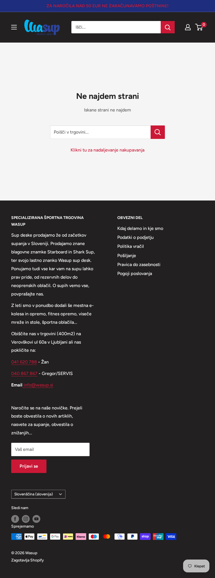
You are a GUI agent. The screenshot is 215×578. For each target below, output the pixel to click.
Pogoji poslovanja (134, 273)
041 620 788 (24, 362)
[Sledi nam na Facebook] (15, 519)
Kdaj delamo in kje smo (140, 228)
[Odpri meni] (14, 27)
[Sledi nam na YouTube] (36, 519)
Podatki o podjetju (135, 237)
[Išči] (168, 27)
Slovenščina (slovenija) (33, 494)
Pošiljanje (126, 255)
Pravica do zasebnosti (138, 264)
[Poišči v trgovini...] (158, 132)
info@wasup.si (37, 385)
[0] (199, 27)
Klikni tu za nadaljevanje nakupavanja (107, 150)
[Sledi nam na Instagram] (26, 519)
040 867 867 (24, 373)
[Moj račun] (188, 27)
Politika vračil (130, 246)
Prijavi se (29, 466)
